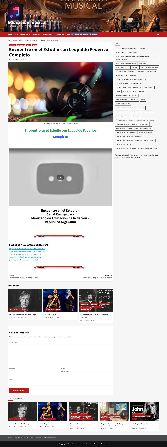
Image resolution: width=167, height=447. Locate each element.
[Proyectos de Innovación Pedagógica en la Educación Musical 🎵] (114, 411)
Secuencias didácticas (123, 116)
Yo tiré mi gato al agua (123, 144)
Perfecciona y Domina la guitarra (127, 99)
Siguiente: (97, 276)
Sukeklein (136, 116)
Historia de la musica (137, 414)
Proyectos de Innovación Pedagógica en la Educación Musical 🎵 (114, 425)
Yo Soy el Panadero (145, 132)
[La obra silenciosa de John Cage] (25, 300)
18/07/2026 (20, 317)
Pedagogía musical (86, 309)
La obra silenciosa (122, 83)
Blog (16, 34)
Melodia (141, 91)
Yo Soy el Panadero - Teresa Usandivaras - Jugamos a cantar (135, 140)
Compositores (21, 45)
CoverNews (93, 444)
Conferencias (94, 304)
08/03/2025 (143, 428)
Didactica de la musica (114, 416)
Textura (134, 124)
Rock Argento (134, 112)
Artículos (104, 416)
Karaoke (133, 75)
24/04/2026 (91, 320)
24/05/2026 (56, 317)
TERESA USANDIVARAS (122, 124)
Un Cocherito (144, 124)
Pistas (143, 99)
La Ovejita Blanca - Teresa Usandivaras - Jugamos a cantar (134, 87)
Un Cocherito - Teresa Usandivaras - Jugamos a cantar (133, 128)
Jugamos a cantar (122, 75)
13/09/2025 (112, 428)
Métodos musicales (96, 307)
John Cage (141, 71)
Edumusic (13, 59)
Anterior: (23, 276)
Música (28, 45)
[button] (60, 177)
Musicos (36, 34)
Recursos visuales (121, 112)
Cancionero (47, 34)
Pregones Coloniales (123, 104)
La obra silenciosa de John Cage (22, 314)
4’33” (117, 48)
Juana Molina (151, 71)
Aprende (142, 48)
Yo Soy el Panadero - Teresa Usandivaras (129, 136)
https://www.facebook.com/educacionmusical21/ (27, 251)
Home (10, 34)
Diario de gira (50, 314)
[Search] (158, 34)
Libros (118, 91)
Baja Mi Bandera (121, 52)
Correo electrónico (65, 370)
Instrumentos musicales (138, 416)
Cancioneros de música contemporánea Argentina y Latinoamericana (133, 58)
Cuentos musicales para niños (125, 71)
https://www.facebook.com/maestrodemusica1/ (27, 249)
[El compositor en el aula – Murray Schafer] (96, 300)
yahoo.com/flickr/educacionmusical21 (23, 260)
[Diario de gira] (60, 300)
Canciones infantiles (122, 67)
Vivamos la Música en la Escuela (126, 132)
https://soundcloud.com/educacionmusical (25, 257)
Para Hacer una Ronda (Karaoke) (126, 95)
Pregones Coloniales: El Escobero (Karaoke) (130, 108)
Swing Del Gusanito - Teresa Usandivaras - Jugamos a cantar (135, 120)
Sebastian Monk (147, 112)
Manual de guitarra (129, 91)
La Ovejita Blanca (136, 83)
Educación (24, 34)
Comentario (13, 342)
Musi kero (105, 428)
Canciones (12, 45)
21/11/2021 (21, 59)
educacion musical (77, 34)
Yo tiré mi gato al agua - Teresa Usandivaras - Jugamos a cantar (136, 148)
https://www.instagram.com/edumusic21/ (25, 254)
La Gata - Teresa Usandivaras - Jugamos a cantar (131, 79)
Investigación (105, 419)
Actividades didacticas (129, 48)
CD (142, 67)
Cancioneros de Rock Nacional (126, 63)
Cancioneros (133, 52)
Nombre (12, 368)
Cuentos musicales (152, 67)
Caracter (135, 67)
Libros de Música (50, 309)
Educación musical (27, 22)
